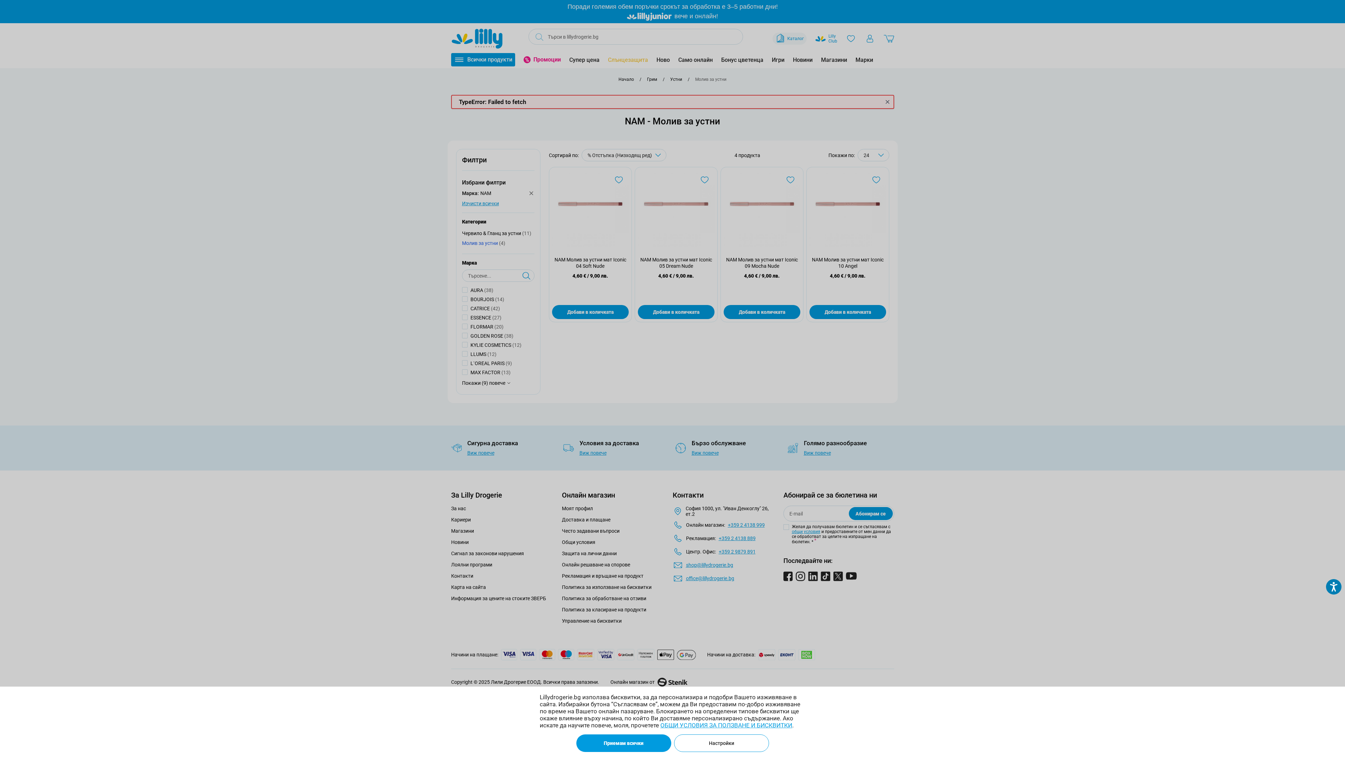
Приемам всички (623, 743)
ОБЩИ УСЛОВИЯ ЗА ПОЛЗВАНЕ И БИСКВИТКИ (726, 725)
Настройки (721, 743)
